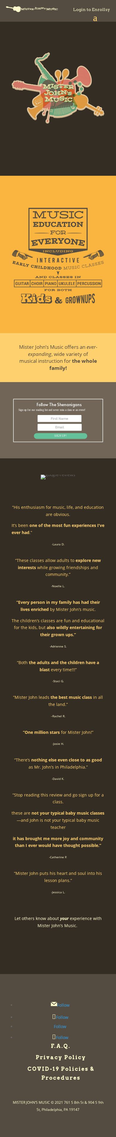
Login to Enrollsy (91, 9)
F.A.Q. (60, 1046)
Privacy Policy (61, 1057)
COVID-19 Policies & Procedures (60, 1073)
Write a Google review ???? (58, 937)
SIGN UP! (60, 436)
